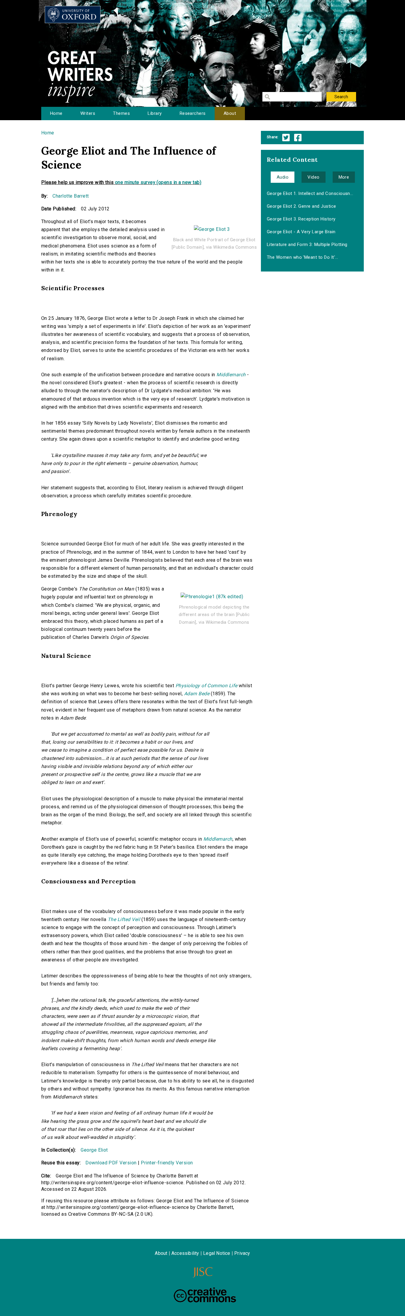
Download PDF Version (111, 1163)
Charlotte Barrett (70, 196)
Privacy (242, 1253)
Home (56, 113)
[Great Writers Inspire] (73, 15)
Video (313, 177)
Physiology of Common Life (206, 685)
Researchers (193, 113)
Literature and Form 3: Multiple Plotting (307, 244)
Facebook (298, 137)
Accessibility (185, 1253)
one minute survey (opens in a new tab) (158, 182)
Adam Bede (196, 693)
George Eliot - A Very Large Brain (301, 231)
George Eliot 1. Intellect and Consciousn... (310, 193)
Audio (282, 177)
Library (155, 113)
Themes (121, 113)
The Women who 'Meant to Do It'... (302, 257)
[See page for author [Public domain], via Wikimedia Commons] (212, 226)
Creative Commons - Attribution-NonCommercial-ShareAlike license (205, 1295)
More (344, 177)
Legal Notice (216, 1253)
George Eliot (94, 1150)
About (230, 113)
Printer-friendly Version (167, 1163)
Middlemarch (230, 374)
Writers (87, 113)
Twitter (286, 137)
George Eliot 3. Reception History (301, 219)
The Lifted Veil (124, 919)
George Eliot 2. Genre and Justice (301, 206)
